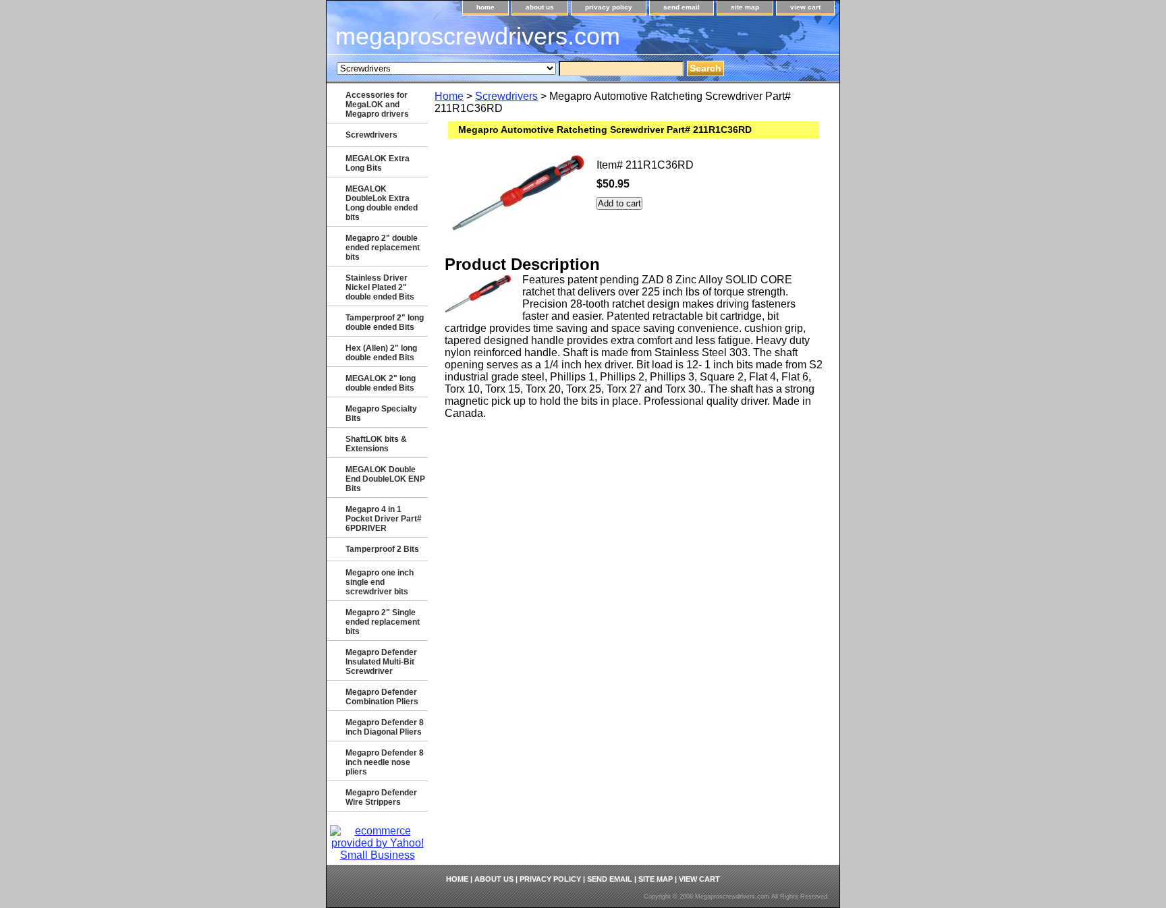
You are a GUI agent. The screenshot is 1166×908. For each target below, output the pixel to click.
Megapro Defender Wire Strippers (381, 797)
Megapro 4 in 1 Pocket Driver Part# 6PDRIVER (383, 519)
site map (745, 7)
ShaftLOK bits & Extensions (376, 443)
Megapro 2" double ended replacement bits (382, 247)
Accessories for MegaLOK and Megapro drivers (377, 104)
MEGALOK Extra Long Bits (377, 163)
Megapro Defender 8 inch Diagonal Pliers (384, 727)
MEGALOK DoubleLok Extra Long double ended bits (381, 203)
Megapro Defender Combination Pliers (381, 696)
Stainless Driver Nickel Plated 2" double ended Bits (379, 287)
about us (540, 7)
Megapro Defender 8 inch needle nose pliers (384, 762)
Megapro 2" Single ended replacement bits (382, 622)
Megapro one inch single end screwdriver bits (379, 582)
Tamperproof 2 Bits (382, 549)
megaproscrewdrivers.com (477, 36)
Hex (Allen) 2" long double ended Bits (381, 352)
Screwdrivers (506, 96)
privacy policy (608, 7)
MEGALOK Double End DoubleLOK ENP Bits (385, 479)
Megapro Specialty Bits (381, 413)
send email (681, 7)
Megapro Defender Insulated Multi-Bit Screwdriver (381, 662)
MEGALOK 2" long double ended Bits (380, 383)
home (485, 7)
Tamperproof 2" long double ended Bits (384, 322)
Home (449, 96)
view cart (805, 7)
